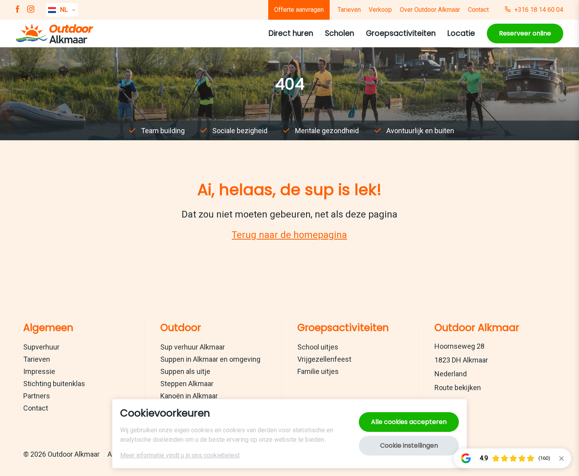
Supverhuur (41, 347)
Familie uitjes (318, 371)
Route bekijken (457, 387)
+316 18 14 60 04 (538, 9)
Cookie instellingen (409, 445)
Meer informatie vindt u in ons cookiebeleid (179, 455)
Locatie (461, 33)
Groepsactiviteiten (401, 33)
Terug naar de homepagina (289, 234)
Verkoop (380, 9)
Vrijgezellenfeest (324, 359)
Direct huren (291, 33)
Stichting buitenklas (54, 383)
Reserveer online (525, 33)
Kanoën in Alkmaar (189, 396)
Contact (478, 9)
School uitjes (317, 347)
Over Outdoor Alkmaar (430, 9)
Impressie (39, 371)
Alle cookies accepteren (409, 421)
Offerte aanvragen (299, 9)
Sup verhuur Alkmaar (192, 347)
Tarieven (349, 9)
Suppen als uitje (185, 371)
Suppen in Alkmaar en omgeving (210, 359)
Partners (36, 396)
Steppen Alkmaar (186, 383)
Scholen (339, 33)
